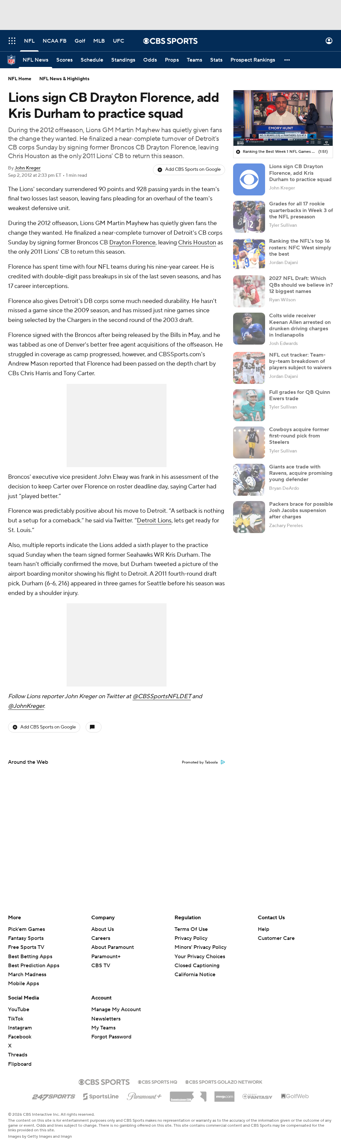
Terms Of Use (191, 929)
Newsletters (106, 1018)
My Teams (103, 1027)
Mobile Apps (23, 983)
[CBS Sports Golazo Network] (223, 1081)
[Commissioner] (188, 1094)
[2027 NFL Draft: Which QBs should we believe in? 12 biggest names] (249, 291)
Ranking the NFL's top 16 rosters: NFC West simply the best (300, 247)
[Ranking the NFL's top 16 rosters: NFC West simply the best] (249, 254)
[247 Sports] (53, 1095)
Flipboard (20, 1064)
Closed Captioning (196, 965)
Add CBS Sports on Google (193, 169)
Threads (17, 1054)
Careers (100, 938)
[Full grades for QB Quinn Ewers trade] (249, 405)
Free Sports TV (26, 947)
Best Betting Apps (30, 956)
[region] (283, 118)
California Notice (194, 974)
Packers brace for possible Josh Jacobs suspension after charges (301, 510)
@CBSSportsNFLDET (162, 696)
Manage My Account (116, 1009)
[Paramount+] (144, 1095)
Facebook (19, 1036)
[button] (12, 41)
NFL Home (19, 79)
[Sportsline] (101, 1095)
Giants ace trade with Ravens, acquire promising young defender (301, 473)
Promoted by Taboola (200, 762)
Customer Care (276, 938)
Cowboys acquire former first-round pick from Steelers (299, 435)
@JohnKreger (26, 706)
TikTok (15, 1018)
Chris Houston (197, 242)
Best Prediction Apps (33, 965)
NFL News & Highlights (64, 79)
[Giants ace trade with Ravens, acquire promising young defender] (249, 480)
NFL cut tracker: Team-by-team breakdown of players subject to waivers (300, 361)
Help (263, 929)
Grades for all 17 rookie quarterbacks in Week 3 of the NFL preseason (301, 210)
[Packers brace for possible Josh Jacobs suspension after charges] (249, 517)
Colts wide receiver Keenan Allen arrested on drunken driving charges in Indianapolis (300, 325)
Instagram (20, 1027)
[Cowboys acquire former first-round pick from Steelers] (249, 442)
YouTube (18, 1009)
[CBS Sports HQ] (157, 1081)
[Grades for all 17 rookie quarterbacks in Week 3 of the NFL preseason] (249, 217)
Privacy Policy (190, 938)
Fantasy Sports (26, 938)
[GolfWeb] (295, 1096)
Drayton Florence (132, 242)
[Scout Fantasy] (257, 1096)
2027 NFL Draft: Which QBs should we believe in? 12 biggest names (301, 284)
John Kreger (28, 168)
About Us (102, 929)
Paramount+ (106, 956)
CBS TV (100, 965)
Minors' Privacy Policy (200, 947)
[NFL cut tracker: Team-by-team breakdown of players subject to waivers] (249, 368)
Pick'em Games (26, 929)
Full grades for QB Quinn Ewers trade (299, 395)
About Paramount (112, 947)
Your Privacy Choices (199, 956)
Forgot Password (111, 1036)
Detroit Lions (154, 520)
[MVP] (224, 1094)
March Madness (27, 974)
